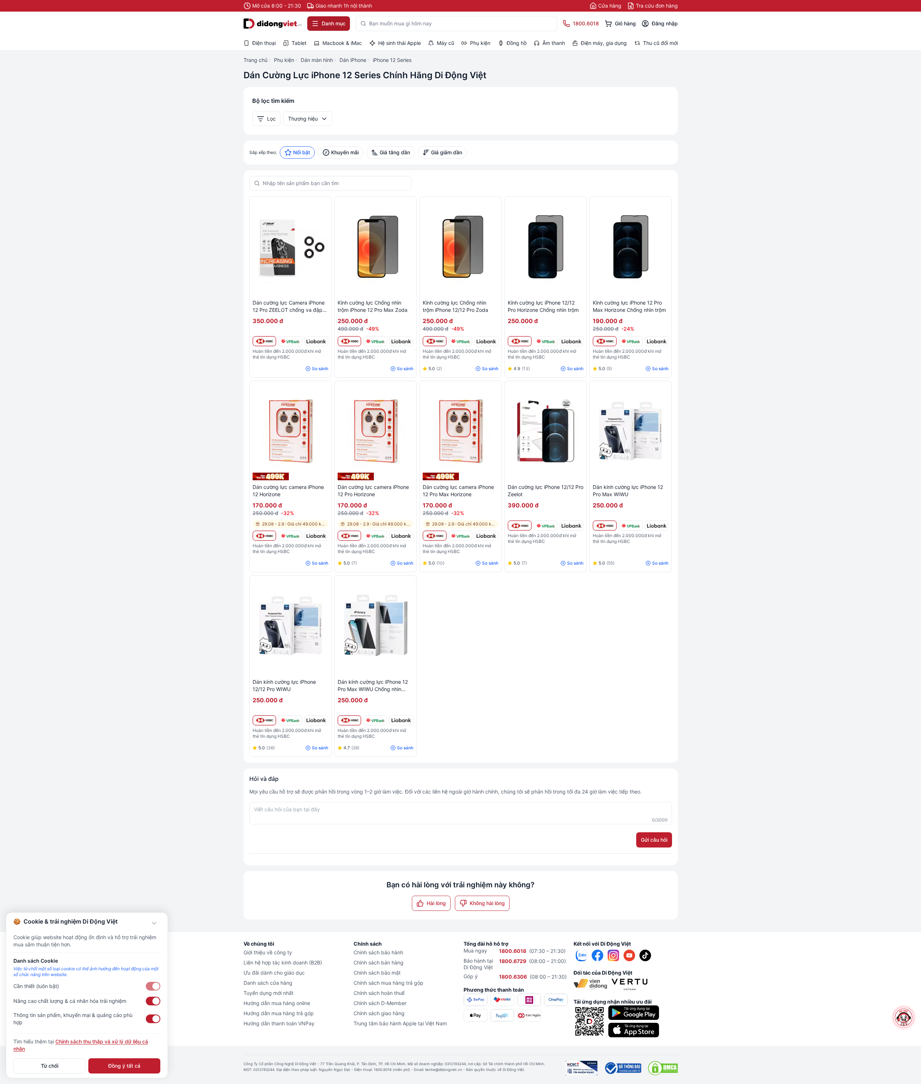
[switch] (153, 986)
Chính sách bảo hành (378, 952)
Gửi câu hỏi (654, 840)
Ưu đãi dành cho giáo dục (274, 973)
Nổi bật (301, 152)
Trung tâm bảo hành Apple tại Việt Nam (400, 1023)
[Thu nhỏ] (154, 923)
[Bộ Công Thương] (622, 1068)
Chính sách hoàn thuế (379, 993)
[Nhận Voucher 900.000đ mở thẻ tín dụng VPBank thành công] (290, 341)
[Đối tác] (590, 984)
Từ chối (49, 1066)
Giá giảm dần (446, 152)
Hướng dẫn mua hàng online (277, 1003)
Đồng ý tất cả (124, 1066)
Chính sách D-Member (380, 1003)
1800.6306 (513, 977)
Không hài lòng (487, 903)
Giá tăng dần (395, 152)
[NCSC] (581, 1068)
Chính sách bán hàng (379, 962)
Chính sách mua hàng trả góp (388, 983)
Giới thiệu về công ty (268, 952)
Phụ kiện (284, 60)
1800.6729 (512, 961)
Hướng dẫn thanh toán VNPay (279, 1023)
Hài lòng (436, 903)
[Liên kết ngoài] (582, 955)
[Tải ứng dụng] (633, 1012)
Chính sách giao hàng (379, 1013)
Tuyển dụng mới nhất (268, 993)
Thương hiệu (303, 119)
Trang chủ (255, 60)
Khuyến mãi (345, 152)
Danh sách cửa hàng (268, 983)
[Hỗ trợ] (904, 1017)
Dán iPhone (352, 60)
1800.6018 (512, 951)
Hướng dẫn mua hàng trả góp (279, 1013)
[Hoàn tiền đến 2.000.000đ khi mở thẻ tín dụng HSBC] (264, 341)
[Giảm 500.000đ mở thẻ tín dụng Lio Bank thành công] (316, 341)
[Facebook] (597, 955)
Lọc (271, 119)
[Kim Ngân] (529, 1015)
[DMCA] (663, 1068)
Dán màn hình (317, 60)
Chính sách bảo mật (377, 973)
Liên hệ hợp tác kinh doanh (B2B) (283, 962)
